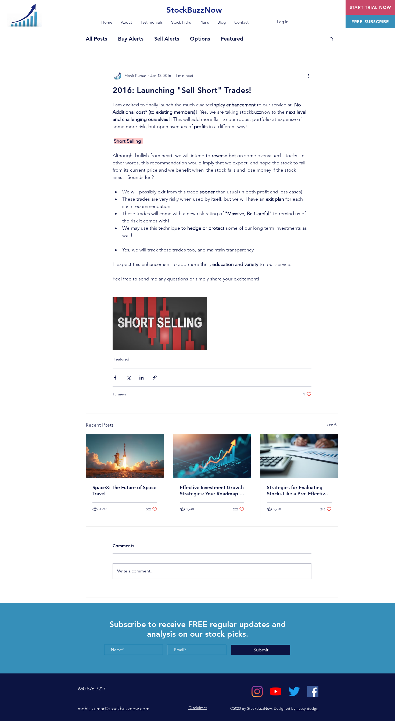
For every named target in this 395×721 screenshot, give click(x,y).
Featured (232, 38)
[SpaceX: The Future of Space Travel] (125, 456)
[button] (370, 21)
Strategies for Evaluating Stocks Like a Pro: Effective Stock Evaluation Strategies (298, 490)
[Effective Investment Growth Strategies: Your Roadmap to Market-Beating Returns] (212, 456)
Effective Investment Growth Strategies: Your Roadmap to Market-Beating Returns (212, 490)
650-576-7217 (91, 689)
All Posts (96, 38)
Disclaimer (197, 707)
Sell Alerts (166, 38)
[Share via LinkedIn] (141, 377)
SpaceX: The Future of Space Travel (124, 490)
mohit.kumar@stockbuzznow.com (113, 709)
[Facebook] (312, 691)
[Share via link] (154, 377)
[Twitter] (294, 691)
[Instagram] (257, 691)
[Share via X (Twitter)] (128, 377)
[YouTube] (275, 691)
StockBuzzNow (194, 10)
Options (200, 38)
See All (332, 424)
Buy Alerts (130, 38)
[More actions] (308, 75)
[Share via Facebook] (115, 377)
